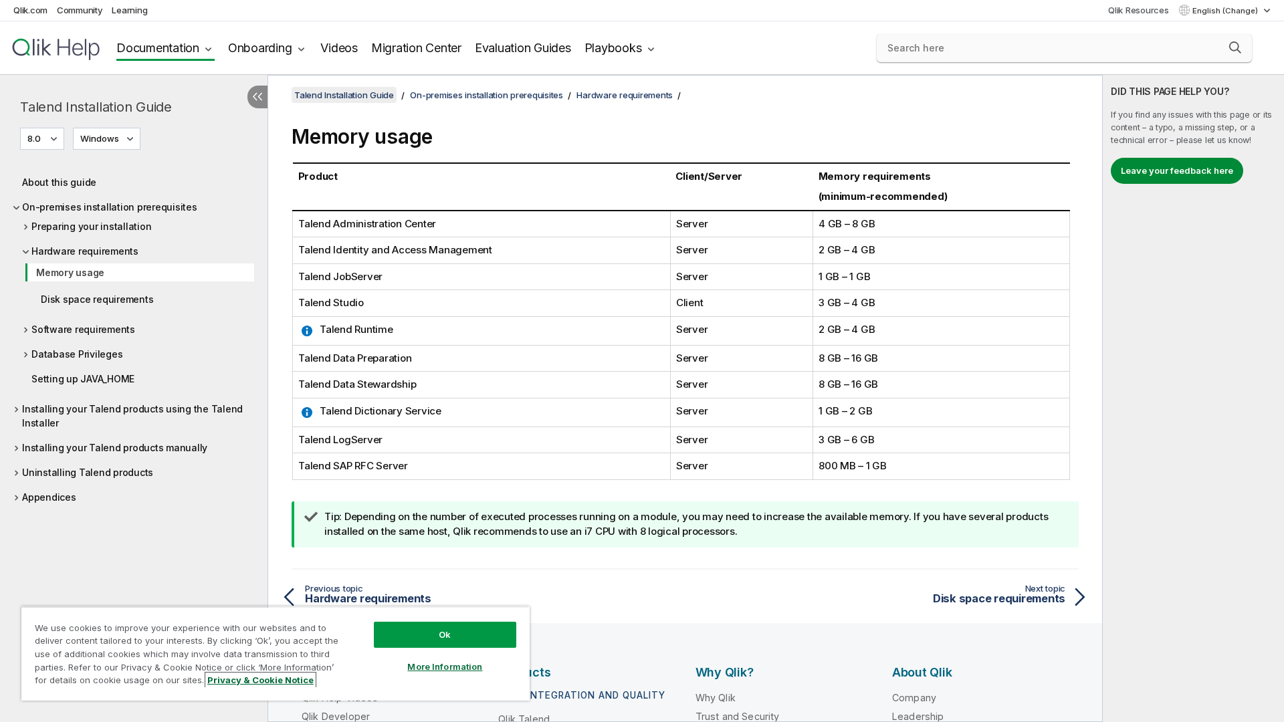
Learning (129, 10)
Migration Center (416, 48)
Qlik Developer (336, 716)
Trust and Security (738, 716)
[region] (275, 653)
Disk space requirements (97, 299)
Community (80, 10)
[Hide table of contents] (257, 97)
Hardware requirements (84, 251)
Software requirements (83, 329)
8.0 (34, 138)
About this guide (59, 182)
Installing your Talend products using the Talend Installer (132, 416)
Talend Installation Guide (96, 107)
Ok (445, 634)
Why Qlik (716, 697)
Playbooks (613, 48)
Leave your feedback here (1177, 170)
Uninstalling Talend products (87, 472)
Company (914, 697)
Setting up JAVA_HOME (82, 378)
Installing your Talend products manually (114, 447)
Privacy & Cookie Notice (260, 680)
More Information (444, 666)
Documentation (157, 48)
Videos (339, 48)
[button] (1235, 47)
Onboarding (260, 48)
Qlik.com (30, 10)
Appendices (49, 497)
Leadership (918, 716)
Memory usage (70, 272)
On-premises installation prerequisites (109, 207)
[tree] (133, 336)
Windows (99, 138)
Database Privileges (76, 354)
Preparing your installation (91, 226)
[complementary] (1193, 398)
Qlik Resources (1138, 10)
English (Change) (1226, 10)
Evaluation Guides (523, 48)
